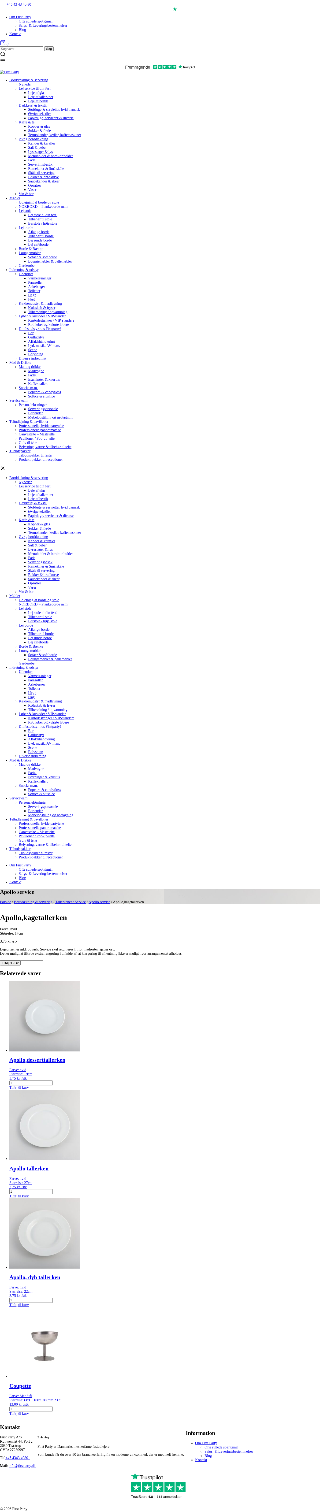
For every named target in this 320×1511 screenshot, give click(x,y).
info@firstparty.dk (22, 1466)
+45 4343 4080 (17, 1458)
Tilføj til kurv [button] (19, 1087)
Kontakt (201, 1460)
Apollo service (99, 902)
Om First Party (206, 1443)
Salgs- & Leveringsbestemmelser (229, 1451)
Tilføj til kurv (10, 963)
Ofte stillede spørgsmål (221, 1447)
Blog (208, 1456)
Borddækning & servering (33, 902)
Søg (49, 49)
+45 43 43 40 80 (18, 4)
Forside (5, 902)
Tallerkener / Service (70, 902)
